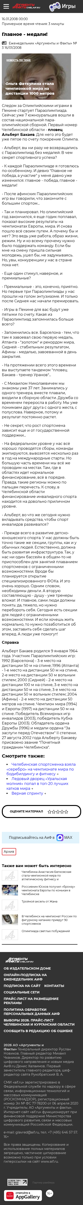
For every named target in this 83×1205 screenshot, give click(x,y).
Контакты (54, 986)
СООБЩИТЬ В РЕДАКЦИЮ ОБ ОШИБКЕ (38, 1031)
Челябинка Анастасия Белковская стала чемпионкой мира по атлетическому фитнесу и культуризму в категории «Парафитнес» (36, 877)
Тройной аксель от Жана (39, 901)
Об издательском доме (27, 968)
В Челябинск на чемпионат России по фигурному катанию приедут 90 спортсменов (49, 920)
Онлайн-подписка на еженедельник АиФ (25, 977)
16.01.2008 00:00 (15, 19)
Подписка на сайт (22, 986)
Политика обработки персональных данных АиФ (32, 1012)
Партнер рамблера (43, 1182)
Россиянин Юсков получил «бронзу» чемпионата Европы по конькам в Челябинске (48, 890)
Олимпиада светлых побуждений (46, 931)
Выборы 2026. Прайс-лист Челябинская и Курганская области (39, 1022)
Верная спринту (27, 793)
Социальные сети (22, 992)
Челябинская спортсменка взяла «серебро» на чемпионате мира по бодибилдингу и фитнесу (41, 769)
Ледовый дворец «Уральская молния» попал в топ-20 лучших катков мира (37, 784)
